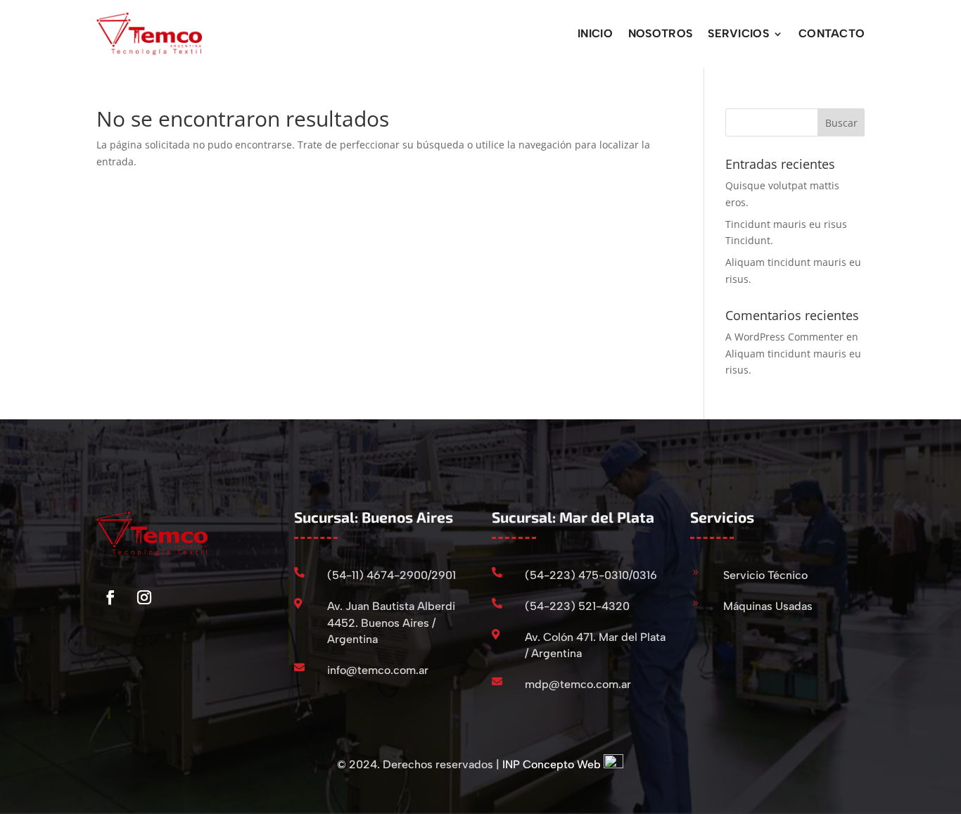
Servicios (738, 33)
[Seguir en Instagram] (144, 597)
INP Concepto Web (551, 764)
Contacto (831, 33)
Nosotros (660, 33)
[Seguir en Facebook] (110, 597)
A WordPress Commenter (784, 336)
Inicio (595, 33)
